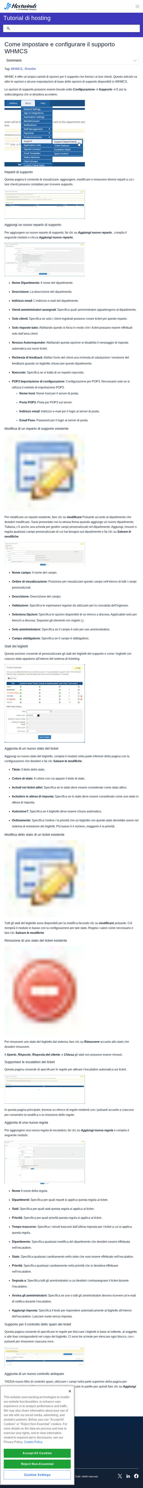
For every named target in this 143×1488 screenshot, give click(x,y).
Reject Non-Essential (37, 1464)
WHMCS (17, 68)
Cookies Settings (37, 1474)
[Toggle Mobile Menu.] (137, 6)
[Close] (70, 1391)
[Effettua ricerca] (8, 28)
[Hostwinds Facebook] (134, 1476)
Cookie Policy (33, 1442)
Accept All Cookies (37, 1453)
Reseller (30, 68)
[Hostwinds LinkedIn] (126, 1476)
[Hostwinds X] (118, 1476)
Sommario (14, 60)
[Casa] (20, 7)
